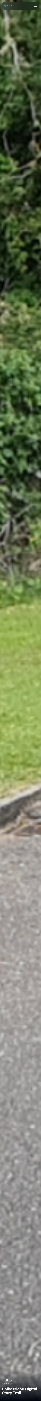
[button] (35, 6)
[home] (8, 6)
